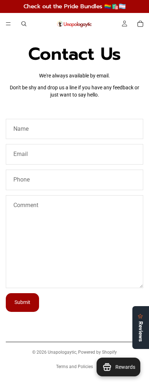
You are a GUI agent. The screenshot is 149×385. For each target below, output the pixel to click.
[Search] (24, 24)
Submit (22, 302)
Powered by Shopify (97, 352)
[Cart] (140, 24)
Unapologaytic (62, 352)
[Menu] (8, 23)
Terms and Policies (74, 366)
